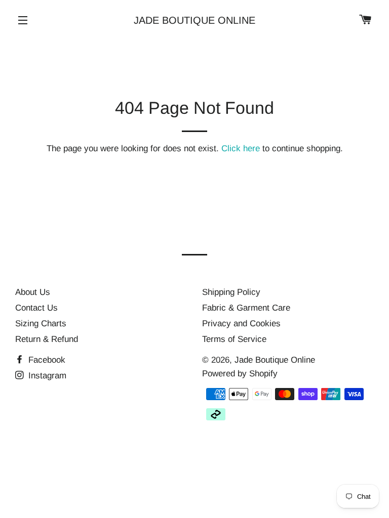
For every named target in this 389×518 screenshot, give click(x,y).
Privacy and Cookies (241, 323)
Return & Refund (46, 339)
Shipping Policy (231, 292)
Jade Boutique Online (194, 20)
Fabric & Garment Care (246, 308)
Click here (240, 148)
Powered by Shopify (240, 373)
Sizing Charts (40, 323)
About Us (32, 292)
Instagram (46, 375)
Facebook (45, 360)
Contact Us (36, 308)
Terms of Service (234, 339)
